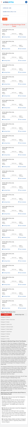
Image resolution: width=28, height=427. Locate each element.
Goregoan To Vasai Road (6, 331)
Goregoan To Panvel (5, 317)
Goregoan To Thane (5, 338)
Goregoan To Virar (5, 336)
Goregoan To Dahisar (5, 334)
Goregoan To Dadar (5, 322)
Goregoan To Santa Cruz (6, 324)
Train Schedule (22, 36)
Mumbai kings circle (19, 314)
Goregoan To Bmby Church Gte (8, 319)
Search (4, 19)
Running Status (6, 36)
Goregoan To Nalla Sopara (6, 329)
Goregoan (6, 314)
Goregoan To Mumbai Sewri (7, 326)
